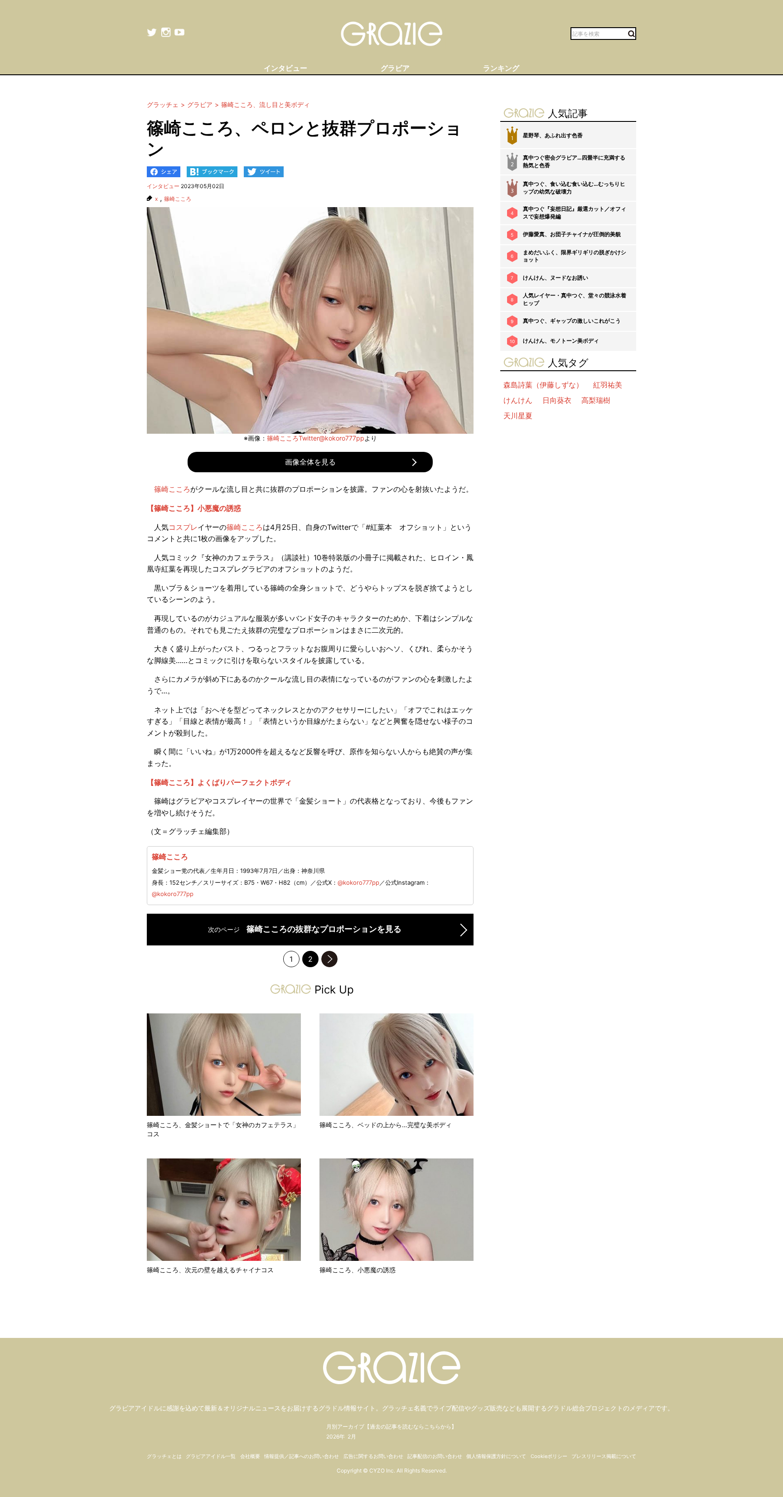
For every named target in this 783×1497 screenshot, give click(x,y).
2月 (352, 1436)
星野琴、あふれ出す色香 (553, 135)
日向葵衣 (556, 400)
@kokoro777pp (358, 882)
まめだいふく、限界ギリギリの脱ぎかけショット (574, 256)
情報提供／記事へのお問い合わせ (301, 1456)
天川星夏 (517, 415)
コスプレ (183, 527)
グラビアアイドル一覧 (211, 1456)
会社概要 (250, 1456)
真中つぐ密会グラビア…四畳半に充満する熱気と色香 (574, 161)
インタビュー (163, 186)
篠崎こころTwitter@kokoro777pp (315, 438)
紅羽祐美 (607, 384)
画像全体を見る (310, 461)
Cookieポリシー (549, 1456)
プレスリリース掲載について (603, 1456)
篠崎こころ (177, 199)
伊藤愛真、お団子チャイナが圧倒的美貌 (572, 234)
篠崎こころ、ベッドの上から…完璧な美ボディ (385, 1125)
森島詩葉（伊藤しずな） (543, 384)
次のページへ (329, 959)
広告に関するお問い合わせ (373, 1456)
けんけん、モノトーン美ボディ (561, 340)
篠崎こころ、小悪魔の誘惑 (357, 1270)
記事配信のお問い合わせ (434, 1456)
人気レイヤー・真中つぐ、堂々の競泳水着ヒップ (574, 299)
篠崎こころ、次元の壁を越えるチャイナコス (210, 1270)
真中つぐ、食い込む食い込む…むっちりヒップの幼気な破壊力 (574, 187)
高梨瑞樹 (595, 400)
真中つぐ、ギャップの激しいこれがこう (572, 320)
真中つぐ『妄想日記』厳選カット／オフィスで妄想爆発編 (574, 212)
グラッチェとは (164, 1456)
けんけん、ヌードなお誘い (555, 277)
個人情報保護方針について (496, 1456)
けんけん (517, 400)
